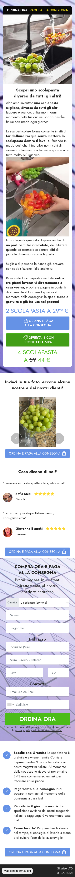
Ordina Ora (37, 719)
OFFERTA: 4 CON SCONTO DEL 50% (39, 339)
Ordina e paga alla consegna (38, 323)
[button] (16, 438)
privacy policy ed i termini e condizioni (38, 730)
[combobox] (10, 704)
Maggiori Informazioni (17, 870)
